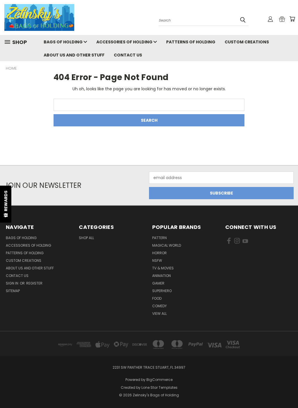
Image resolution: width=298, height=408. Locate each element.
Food (157, 298)
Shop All (86, 237)
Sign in (12, 283)
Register (34, 283)
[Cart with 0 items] (292, 19)
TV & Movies (163, 268)
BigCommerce (159, 379)
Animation (161, 275)
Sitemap (13, 290)
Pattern (159, 237)
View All (159, 313)
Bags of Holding (64, 42)
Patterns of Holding (190, 42)
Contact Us (128, 55)
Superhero (162, 290)
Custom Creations (247, 42)
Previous (289, 390)
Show (5, 204)
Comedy (159, 305)
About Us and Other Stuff (74, 55)
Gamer (158, 283)
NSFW (157, 260)
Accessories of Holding (124, 42)
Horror (159, 252)
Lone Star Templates (159, 387)
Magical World (166, 245)
